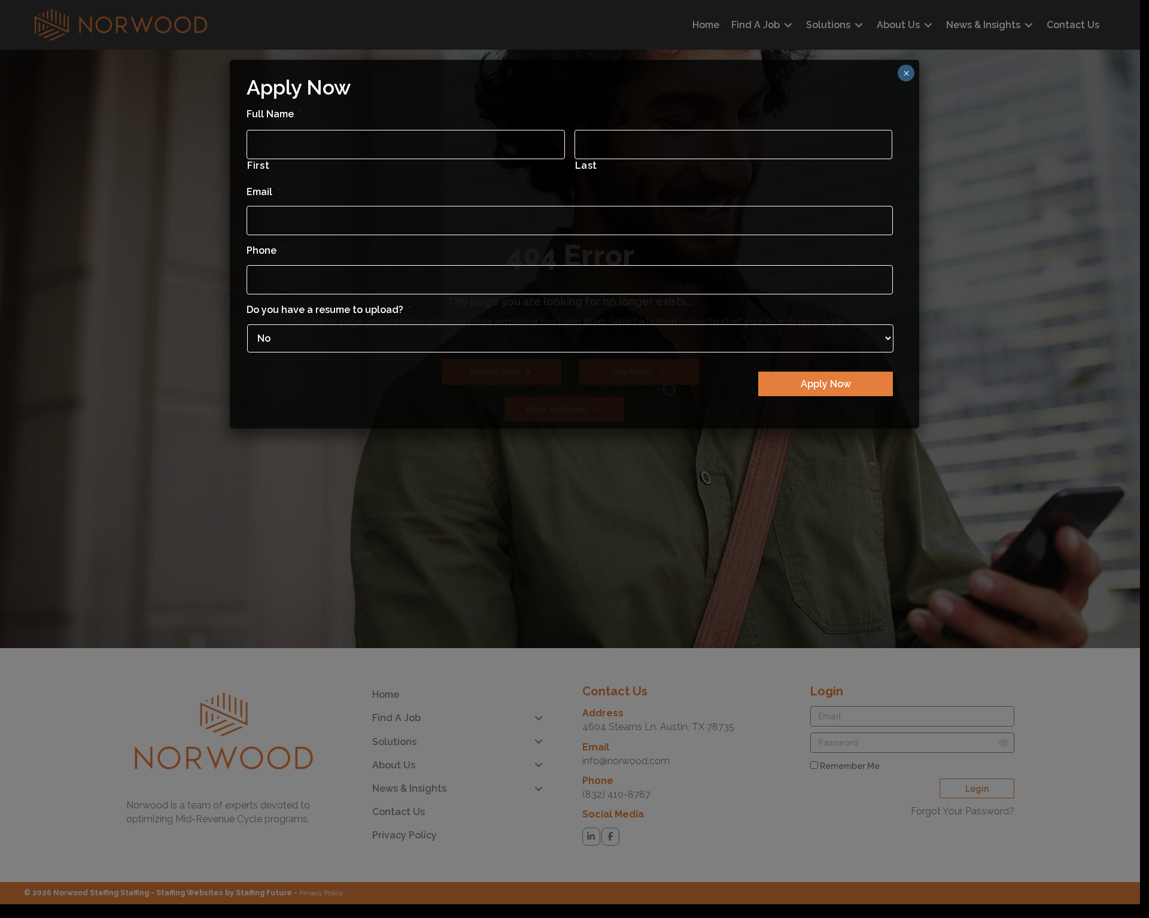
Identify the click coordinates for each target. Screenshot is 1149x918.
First (258, 165)
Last (586, 165)
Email (263, 191)
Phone (265, 250)
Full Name (274, 114)
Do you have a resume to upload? (329, 309)
